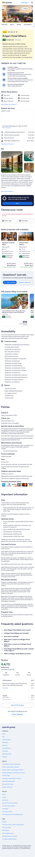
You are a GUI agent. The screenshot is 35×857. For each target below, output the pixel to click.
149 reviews (18, 40)
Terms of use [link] (5, 800)
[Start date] (9, 221)
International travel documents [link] (9, 836)
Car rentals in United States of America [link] (11, 778)
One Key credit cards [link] (7, 787)
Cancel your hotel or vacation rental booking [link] (13, 824)
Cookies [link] (4, 797)
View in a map (6, 127)
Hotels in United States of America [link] (10, 767)
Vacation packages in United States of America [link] (13, 772)
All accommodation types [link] (8, 781)
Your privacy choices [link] (7, 811)
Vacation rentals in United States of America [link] (12, 770)
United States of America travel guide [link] (11, 764)
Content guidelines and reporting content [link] (12, 814)
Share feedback (17, 714)
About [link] (3, 734)
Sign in (17, 203)
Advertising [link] (5, 751)
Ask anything (11, 282)
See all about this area (7, 144)
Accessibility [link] (5, 808)
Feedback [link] (4, 756)
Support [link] (4, 822)
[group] (18, 282)
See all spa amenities (7, 191)
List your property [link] (6, 739)
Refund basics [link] (5, 830)
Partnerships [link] (5, 742)
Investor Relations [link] (6, 748)
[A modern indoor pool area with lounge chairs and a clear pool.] (12, 162)
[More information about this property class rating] (16, 32)
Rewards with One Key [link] (7, 784)
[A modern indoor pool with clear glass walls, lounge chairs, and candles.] (29, 156)
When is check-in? (25, 282)
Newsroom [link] (5, 745)
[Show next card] (30, 13)
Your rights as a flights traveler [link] (9, 839)
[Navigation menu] (32, 2)
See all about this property (8, 104)
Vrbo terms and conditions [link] (8, 806)
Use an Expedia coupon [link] (8, 833)
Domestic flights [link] (6, 775)
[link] (2, 7)
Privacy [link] (4, 794)
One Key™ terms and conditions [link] (10, 803)
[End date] (26, 221)
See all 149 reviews (17, 705)
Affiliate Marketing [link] (6, 754)
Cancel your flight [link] (6, 827)
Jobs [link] (3, 736)
